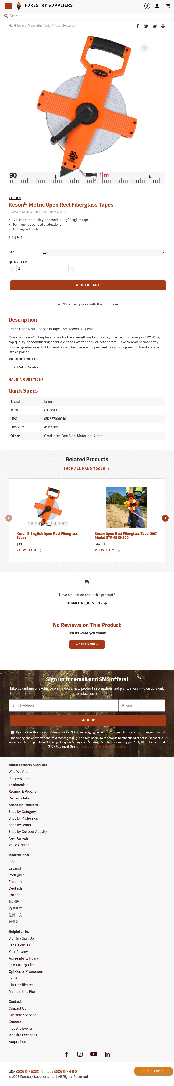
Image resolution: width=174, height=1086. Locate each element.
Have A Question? (26, 379)
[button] (8, 518)
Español (15, 868)
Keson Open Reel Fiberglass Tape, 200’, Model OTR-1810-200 (126, 536)
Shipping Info (19, 778)
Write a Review (87, 644)
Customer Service (22, 1015)
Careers (15, 1022)
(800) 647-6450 (65, 1071)
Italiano (14, 895)
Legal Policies (19, 945)
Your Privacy (18, 952)
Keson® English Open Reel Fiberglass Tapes (47, 536)
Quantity (18, 262)
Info (12, 862)
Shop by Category (22, 811)
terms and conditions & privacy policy (100, 746)
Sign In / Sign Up (21, 938)
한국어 (14, 921)
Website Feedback (23, 1035)
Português (17, 875)
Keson (15, 198)
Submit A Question (84, 603)
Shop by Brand (20, 825)
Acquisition (17, 1041)
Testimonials (18, 785)
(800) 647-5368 (27, 1071)
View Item (27, 550)
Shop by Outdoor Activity (28, 832)
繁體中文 (15, 915)
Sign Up (88, 720)
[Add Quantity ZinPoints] (72, 269)
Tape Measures (64, 25)
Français (15, 882)
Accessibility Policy (24, 958)
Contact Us (17, 1008)
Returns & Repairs (22, 791)
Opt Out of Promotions (26, 971)
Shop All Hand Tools (84, 469)
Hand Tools (16, 25)
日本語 (14, 901)
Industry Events (21, 1028)
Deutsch (15, 888)
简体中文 (15, 908)
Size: (13, 252)
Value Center (19, 845)
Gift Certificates (21, 985)
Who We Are (18, 771)
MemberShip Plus (22, 991)
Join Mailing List (21, 965)
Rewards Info (19, 798)
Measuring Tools (39, 25)
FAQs (13, 978)
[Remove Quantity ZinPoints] (12, 269)
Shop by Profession (23, 818)
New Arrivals (18, 838)
